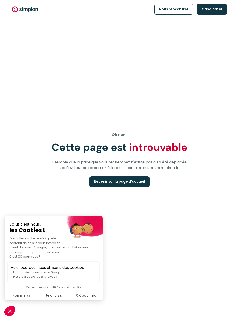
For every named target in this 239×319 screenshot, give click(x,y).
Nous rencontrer (173, 9)
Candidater (212, 9)
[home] (25, 9)
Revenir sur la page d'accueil (119, 181)
